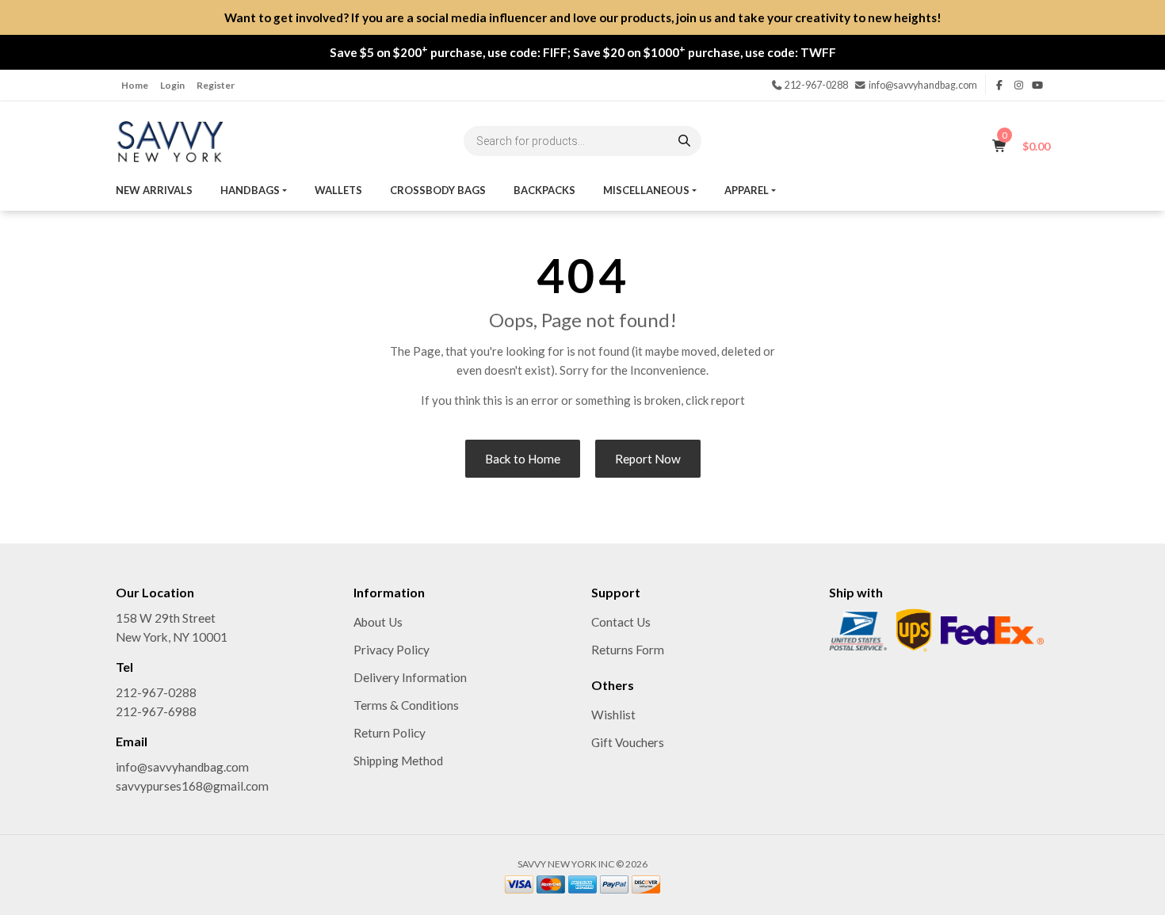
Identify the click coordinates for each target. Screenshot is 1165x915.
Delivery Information (410, 677)
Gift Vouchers (627, 742)
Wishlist (613, 714)
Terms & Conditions (406, 705)
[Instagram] (1018, 85)
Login (172, 85)
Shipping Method (398, 760)
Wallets (338, 190)
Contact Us (621, 622)
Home (134, 85)
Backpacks (544, 190)
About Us (378, 622)
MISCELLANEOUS (646, 190)
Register (216, 85)
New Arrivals (154, 190)
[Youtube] (1037, 85)
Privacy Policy (391, 649)
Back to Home (522, 459)
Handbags (250, 190)
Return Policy (389, 733)
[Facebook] (1000, 85)
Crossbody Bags (438, 190)
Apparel (746, 190)
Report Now (648, 459)
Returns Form (627, 649)
